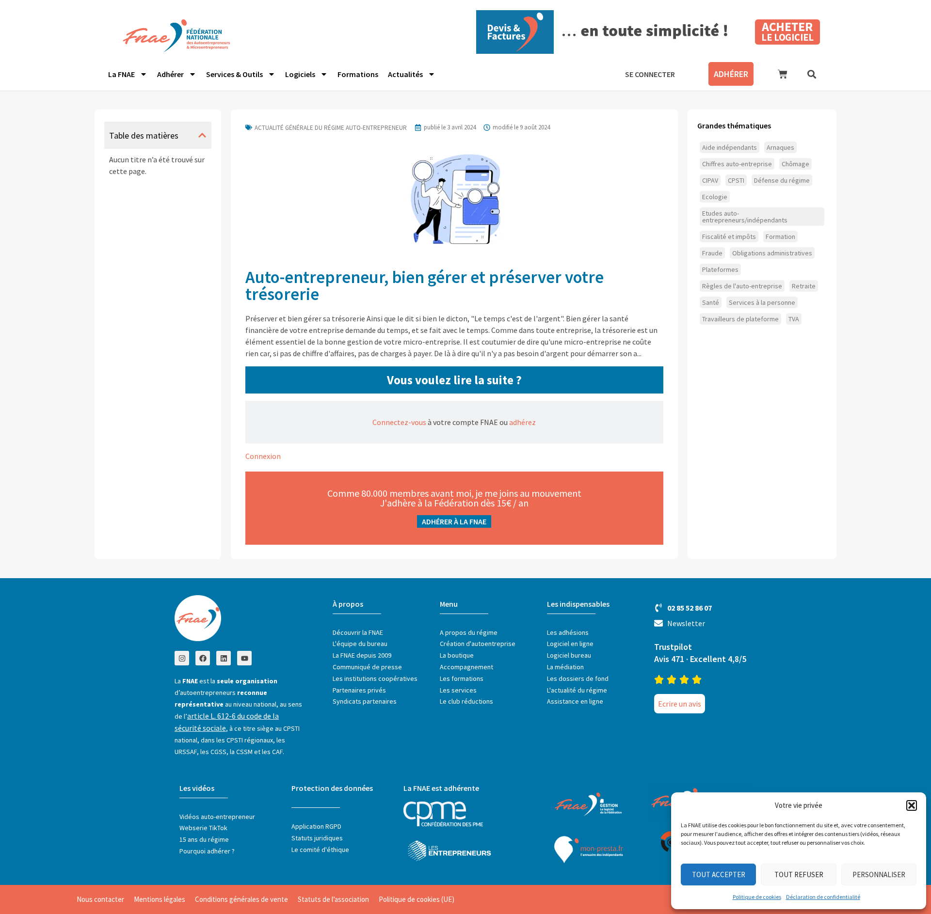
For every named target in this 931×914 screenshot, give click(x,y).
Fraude (712, 253)
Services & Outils (234, 74)
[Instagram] (182, 658)
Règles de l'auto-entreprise (742, 286)
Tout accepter (718, 874)
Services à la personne (762, 302)
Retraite (804, 286)
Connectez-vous (399, 422)
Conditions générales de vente (241, 899)
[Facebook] (202, 658)
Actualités (405, 74)
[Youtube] (244, 658)
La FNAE (121, 74)
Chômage (795, 163)
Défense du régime (782, 180)
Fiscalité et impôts (729, 236)
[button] (911, 805)
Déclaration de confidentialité (823, 896)
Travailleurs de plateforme (740, 318)
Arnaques (780, 147)
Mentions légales (159, 899)
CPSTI (736, 180)
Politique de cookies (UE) (416, 899)
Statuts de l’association (333, 899)
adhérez (522, 422)
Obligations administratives (772, 253)
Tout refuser (798, 874)
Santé (710, 302)
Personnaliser (878, 874)
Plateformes (720, 269)
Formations (357, 74)
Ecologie (714, 196)
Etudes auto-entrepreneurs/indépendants (744, 216)
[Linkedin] (223, 658)
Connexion (263, 456)
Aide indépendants (729, 147)
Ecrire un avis (679, 704)
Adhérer (170, 74)
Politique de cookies (757, 896)
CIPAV (710, 180)
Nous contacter (100, 899)
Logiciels (300, 74)
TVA (793, 318)
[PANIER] (782, 74)
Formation (780, 236)
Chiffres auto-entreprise (737, 163)
